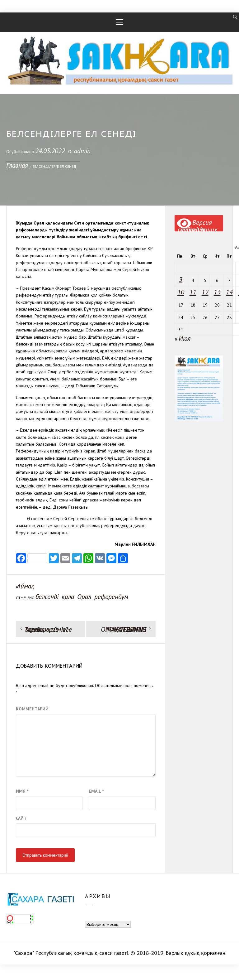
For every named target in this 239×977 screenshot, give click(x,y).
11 (193, 292)
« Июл (182, 338)
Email (96, 791)
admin (82, 151)
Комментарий (32, 709)
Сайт (21, 818)
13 (217, 292)
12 (205, 292)
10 (180, 292)
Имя (22, 791)
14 (229, 292)
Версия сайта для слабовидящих (197, 224)
